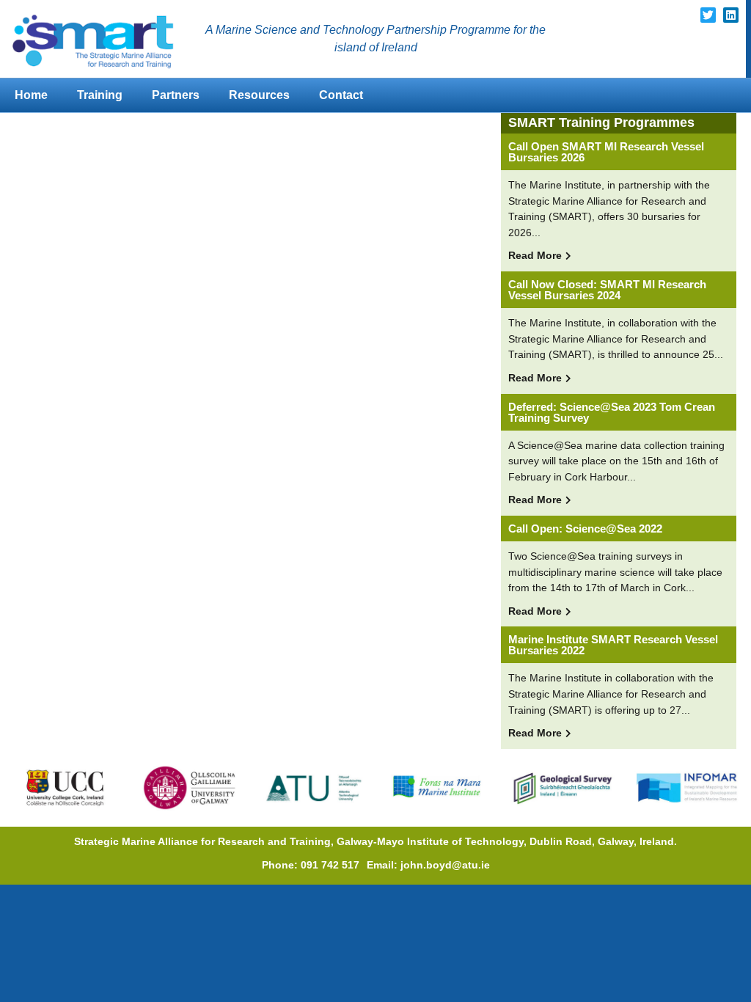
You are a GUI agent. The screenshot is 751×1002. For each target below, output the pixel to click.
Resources (259, 95)
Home (31, 95)
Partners (175, 95)
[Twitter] (708, 15)
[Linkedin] (731, 15)
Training (99, 95)
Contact (341, 95)
